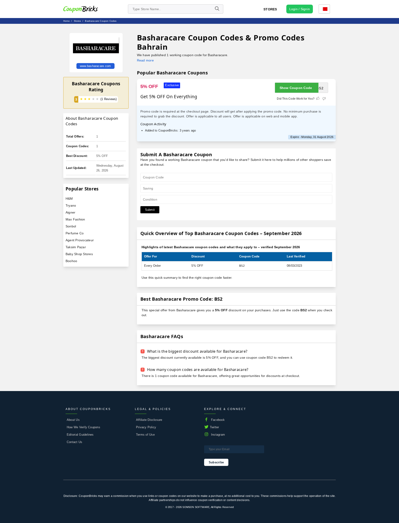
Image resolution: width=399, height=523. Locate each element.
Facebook (218, 420)
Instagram (218, 434)
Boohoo (71, 261)
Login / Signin (299, 9)
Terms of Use (145, 434)
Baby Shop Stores (79, 254)
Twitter (214, 427)
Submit (150, 209)
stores (77, 21)
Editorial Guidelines (80, 434)
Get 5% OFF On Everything (168, 97)
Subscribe (216, 462)
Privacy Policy (146, 427)
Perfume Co (75, 233)
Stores (270, 9)
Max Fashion (75, 219)
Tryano (71, 205)
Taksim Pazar (76, 247)
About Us (73, 420)
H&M (69, 198)
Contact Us (74, 442)
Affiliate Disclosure (149, 420)
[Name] (217, 9)
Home (66, 21)
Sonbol (71, 226)
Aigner (70, 212)
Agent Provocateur (80, 240)
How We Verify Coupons (83, 427)
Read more (145, 60)
